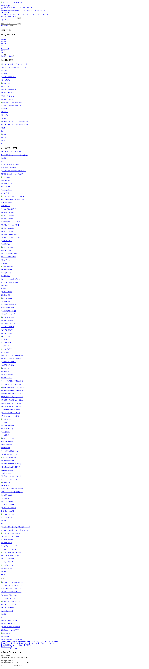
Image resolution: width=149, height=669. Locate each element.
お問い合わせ (5, 20)
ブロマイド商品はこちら (8, 16)
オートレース (28, 7)
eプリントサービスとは (46, 643)
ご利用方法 (4, 12)
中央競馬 (3, 7)
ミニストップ (32, 14)
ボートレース (20, 7)
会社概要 (5, 645)
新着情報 (15, 643)
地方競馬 (9, 7)
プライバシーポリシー (17, 645)
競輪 (13, 7)
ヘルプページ (6, 643)
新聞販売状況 (5, 5)
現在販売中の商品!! (7, 56)
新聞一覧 (4, 9)
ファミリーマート (16, 14)
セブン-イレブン (6, 14)
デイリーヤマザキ (42, 14)
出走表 (39, 11)
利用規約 (28, 645)
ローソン (25, 14)
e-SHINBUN (19, 648)
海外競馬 (14, 11)
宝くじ (43, 11)
